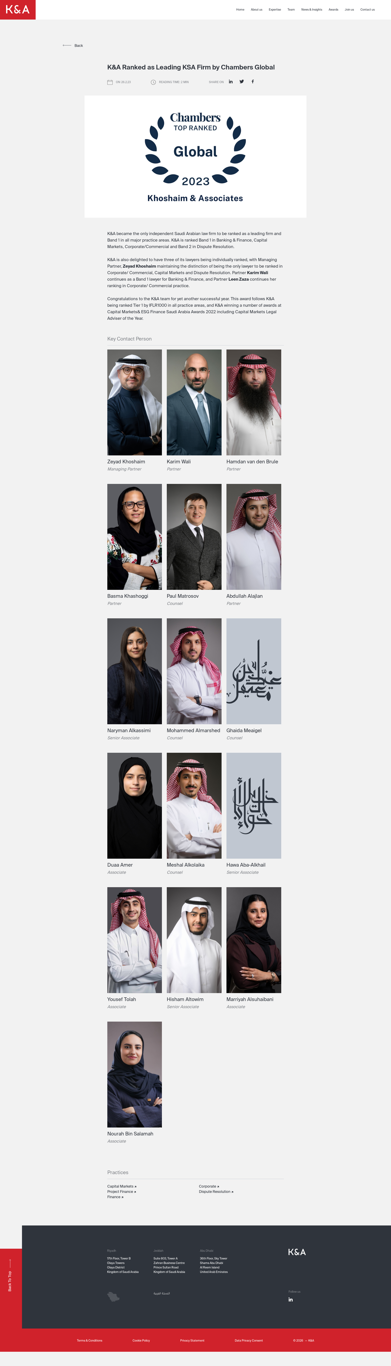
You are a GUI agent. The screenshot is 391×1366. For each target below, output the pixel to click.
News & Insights (311, 9)
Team (291, 9)
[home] (18, 10)
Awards (333, 9)
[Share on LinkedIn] (230, 81)
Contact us (367, 9)
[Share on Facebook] (252, 81)
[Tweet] (241, 81)
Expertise (275, 9)
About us (256, 9)
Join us (349, 9)
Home (240, 9)
